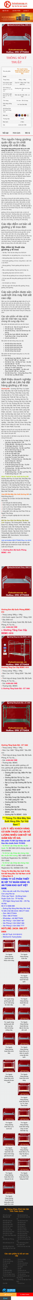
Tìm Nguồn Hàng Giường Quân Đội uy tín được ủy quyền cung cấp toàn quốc (24, 1052)
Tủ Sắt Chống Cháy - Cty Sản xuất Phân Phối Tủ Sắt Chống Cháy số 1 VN (18, 473)
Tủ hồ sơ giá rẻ (7, 1272)
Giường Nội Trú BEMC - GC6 (16, 814)
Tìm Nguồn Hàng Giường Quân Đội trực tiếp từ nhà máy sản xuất (24, 1026)
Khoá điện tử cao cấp (9, 1248)
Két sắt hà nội (22, 1222)
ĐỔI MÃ (6, 11)
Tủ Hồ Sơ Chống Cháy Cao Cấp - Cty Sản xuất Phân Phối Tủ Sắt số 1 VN (17, 465)
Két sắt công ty (22, 1228)
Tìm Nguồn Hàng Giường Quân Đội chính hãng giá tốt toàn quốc (9, 1078)
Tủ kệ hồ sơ (21, 1283)
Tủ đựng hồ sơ (22, 1270)
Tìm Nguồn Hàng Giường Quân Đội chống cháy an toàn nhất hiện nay (24, 1126)
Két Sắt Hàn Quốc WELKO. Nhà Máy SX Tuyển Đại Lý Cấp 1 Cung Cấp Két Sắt (16, 335)
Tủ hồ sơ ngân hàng (9, 1274)
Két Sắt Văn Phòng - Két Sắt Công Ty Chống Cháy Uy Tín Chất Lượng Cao (18, 366)
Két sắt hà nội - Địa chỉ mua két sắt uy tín (17, 327)
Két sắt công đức (22, 1233)
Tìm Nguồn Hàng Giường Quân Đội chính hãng (24, 1077)
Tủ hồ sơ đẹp (7, 1259)
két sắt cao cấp (25, 206)
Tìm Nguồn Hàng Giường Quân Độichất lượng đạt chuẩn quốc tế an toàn (9, 1200)
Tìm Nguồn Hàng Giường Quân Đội (24, 956)
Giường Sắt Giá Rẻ (12, 807)
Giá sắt (5, 1265)
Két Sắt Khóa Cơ (22, 1235)
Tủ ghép (5, 1267)
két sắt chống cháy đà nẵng (13, 349)
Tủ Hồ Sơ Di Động (8, 1279)
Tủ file (4, 1268)
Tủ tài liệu (20, 1261)
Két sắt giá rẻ (21, 1226)
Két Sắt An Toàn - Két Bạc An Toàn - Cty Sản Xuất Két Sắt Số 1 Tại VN (18, 363)
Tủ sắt (19, 1268)
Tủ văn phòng (22, 1274)
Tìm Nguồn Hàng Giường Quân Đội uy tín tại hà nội (9, 1125)
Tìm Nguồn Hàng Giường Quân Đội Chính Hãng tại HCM (24, 1176)
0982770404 (25, 1294)
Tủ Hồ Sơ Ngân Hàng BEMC (13, 452)
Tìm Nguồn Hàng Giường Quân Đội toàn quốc (24, 979)
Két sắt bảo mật (7, 1230)
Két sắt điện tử (7, 1222)
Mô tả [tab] (27, 132)
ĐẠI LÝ (27, 11)
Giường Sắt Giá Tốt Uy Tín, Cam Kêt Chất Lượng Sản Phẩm (17, 778)
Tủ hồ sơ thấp (22, 1259)
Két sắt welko (21, 1224)
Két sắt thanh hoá (23, 1220)
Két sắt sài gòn (7, 1215)
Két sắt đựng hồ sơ (8, 1243)
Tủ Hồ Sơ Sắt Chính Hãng (12, 463)
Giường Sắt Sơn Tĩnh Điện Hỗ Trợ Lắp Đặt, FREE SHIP (17, 788)
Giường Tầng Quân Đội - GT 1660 (16, 688)
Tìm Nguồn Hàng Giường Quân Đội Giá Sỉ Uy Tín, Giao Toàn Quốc (24, 1101)
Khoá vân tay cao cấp (24, 1246)
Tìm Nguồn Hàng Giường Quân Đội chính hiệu (9, 1050)
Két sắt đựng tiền (8, 1224)
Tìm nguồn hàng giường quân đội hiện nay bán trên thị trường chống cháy (9, 1026)
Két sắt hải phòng (23, 1215)
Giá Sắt (5, 1283)
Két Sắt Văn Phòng (8, 1239)
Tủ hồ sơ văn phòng (23, 1272)
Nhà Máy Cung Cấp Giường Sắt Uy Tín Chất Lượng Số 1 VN (18, 798)
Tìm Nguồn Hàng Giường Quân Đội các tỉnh (24, 1002)
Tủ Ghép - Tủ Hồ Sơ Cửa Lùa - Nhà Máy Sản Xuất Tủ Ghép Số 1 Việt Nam (18, 460)
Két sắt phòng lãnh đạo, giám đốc (22, 1243)
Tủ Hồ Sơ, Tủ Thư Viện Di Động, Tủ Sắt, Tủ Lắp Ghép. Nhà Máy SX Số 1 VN (17, 441)
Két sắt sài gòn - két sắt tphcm (14, 329)
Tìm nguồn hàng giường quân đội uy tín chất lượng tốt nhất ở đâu (9, 1002)
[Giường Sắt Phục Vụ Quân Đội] (16, 581)
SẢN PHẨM (17, 11)
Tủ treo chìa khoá (23, 1263)
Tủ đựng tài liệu (7, 1270)
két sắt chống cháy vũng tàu (13, 343)
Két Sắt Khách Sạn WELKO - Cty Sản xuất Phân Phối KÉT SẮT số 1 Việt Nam (17, 359)
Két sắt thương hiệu (8, 1231)
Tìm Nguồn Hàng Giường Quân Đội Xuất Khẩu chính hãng (9, 957)
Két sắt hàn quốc (8, 1226)
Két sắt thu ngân (7, 1233)
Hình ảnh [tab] (16, 132)
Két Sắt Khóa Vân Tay (24, 1237)
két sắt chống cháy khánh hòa (13, 347)
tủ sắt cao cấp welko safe (12, 453)
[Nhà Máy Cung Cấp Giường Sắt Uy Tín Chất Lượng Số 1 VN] (16, 716)
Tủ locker (20, 1267)
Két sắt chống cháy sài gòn (13, 351)
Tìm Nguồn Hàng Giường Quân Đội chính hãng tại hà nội (9, 1176)
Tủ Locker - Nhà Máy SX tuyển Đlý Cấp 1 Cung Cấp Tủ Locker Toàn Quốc (17, 456)
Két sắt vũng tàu (7, 1220)
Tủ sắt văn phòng (8, 1261)
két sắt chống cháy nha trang (13, 345)
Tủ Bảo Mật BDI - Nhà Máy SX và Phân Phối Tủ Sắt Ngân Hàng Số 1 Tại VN (18, 445)
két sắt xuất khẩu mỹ (11, 338)
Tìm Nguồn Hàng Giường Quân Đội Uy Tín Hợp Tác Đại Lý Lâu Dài (24, 1152)
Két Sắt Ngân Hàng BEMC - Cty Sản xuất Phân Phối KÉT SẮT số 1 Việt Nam (17, 370)
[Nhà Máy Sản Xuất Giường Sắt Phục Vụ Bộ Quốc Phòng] (16, 650)
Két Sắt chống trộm (8, 1246)
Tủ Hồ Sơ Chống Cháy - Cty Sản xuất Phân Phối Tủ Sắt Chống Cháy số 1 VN (17, 449)
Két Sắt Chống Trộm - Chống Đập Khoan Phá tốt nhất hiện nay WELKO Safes (18, 374)
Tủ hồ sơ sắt (6, 1263)
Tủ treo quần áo (22, 1265)
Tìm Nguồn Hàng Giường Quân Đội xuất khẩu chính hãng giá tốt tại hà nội (9, 1152)
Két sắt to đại (7, 1228)
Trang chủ (9, 1294)
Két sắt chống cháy (23, 1231)
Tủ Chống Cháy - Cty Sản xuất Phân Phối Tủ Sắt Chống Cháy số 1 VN (18, 469)
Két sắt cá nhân (22, 1230)
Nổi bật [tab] (5, 132)
